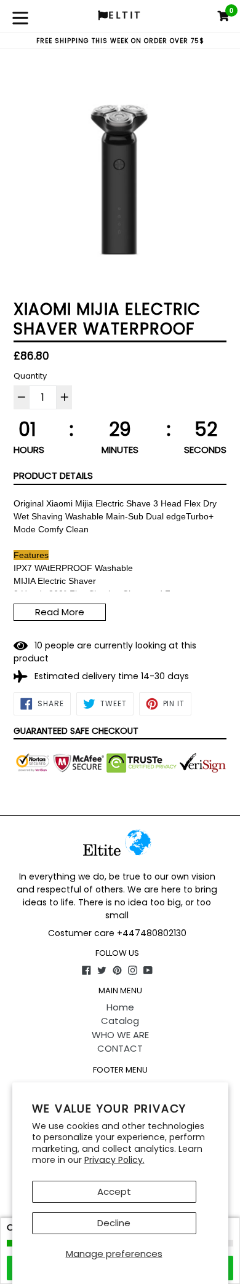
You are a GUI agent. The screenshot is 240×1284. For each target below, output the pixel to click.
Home (120, 1007)
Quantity (30, 376)
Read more (59, 611)
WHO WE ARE (120, 1034)
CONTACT (120, 1048)
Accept (114, 1191)
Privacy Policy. (114, 1160)
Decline (113, 1222)
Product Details (53, 475)
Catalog (120, 1020)
